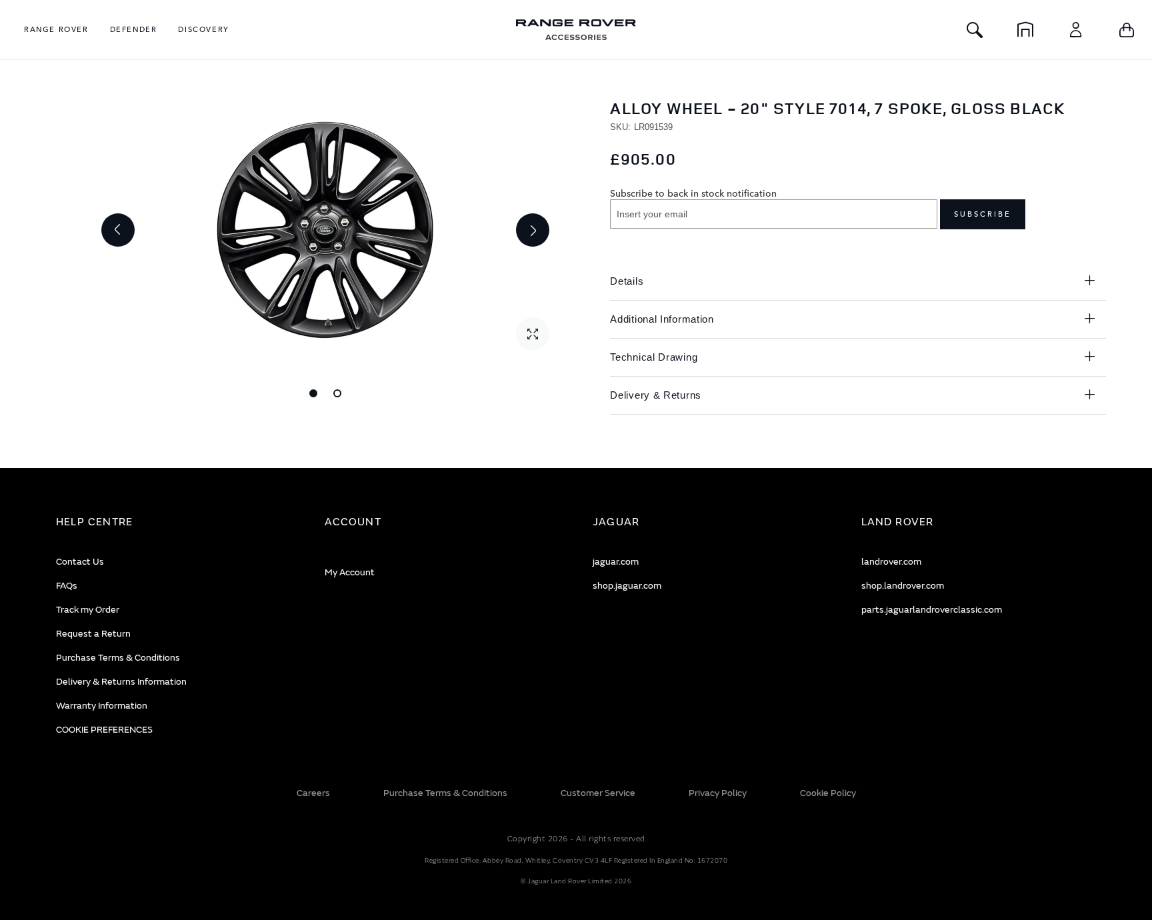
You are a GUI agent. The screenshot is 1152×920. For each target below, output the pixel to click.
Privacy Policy (718, 793)
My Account (350, 572)
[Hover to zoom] (325, 230)
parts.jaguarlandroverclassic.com (931, 609)
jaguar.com (616, 561)
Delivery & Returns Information (121, 681)
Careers (313, 793)
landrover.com (891, 561)
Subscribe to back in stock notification (693, 192)
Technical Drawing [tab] (653, 357)
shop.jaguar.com (627, 585)
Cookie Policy (828, 793)
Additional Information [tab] (661, 319)
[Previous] (118, 230)
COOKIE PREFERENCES (104, 729)
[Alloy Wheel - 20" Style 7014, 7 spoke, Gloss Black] (313, 393)
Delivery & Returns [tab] (655, 395)
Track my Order (87, 609)
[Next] (532, 230)
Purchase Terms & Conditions (118, 657)
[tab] (173, 522)
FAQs (66, 585)
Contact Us (80, 561)
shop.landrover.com (902, 585)
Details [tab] (626, 281)
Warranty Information (101, 705)
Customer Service (598, 793)
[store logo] (576, 29)
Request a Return (93, 633)
